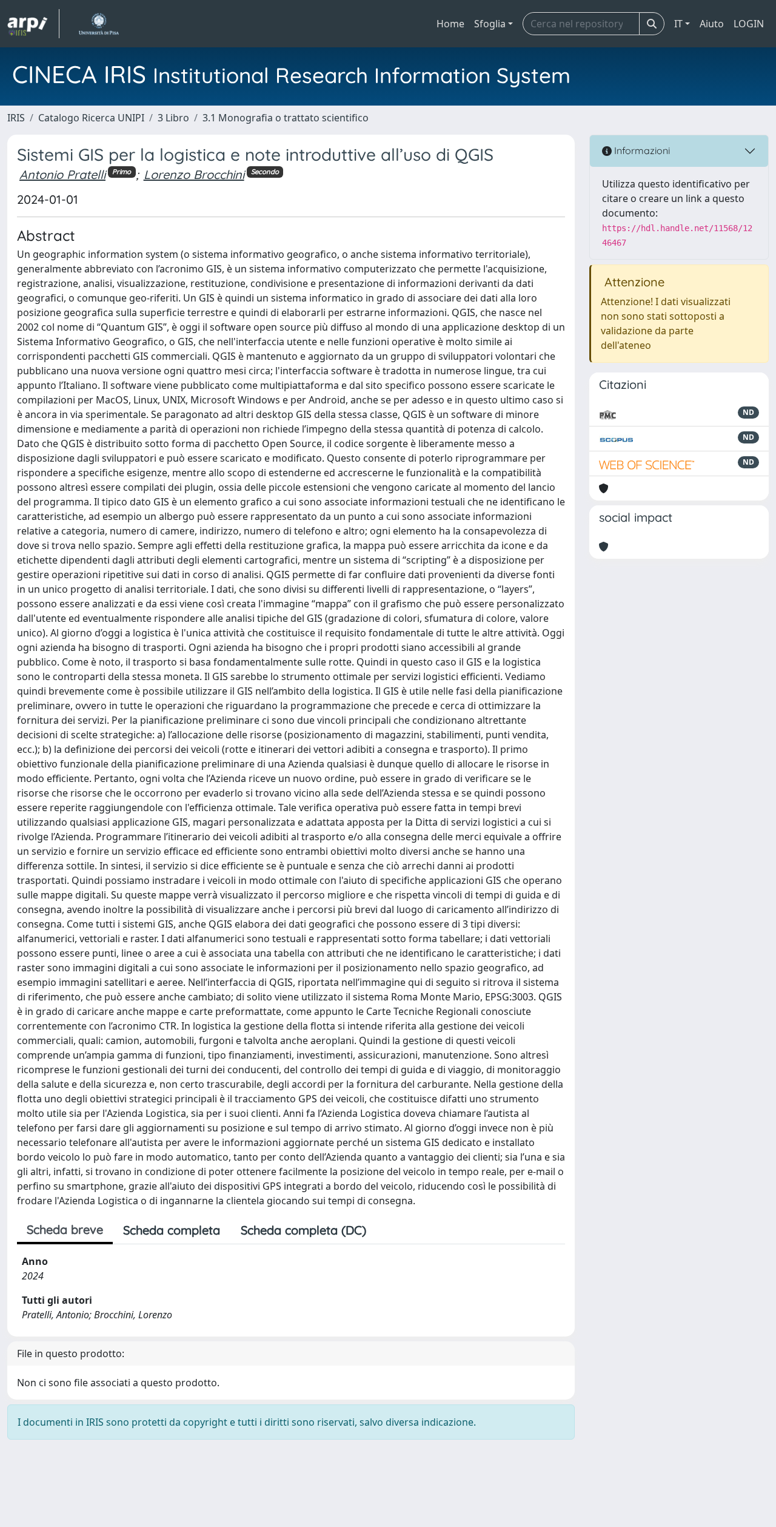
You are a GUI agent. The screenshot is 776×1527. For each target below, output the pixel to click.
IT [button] (678, 23)
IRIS (16, 117)
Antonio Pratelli (62, 174)
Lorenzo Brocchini (194, 174)
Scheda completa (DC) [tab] (303, 1230)
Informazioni (641, 150)
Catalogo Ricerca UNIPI (91, 117)
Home (450, 23)
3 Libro (173, 117)
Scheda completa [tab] (171, 1230)
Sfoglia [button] (490, 23)
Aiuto (712, 23)
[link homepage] (33, 23)
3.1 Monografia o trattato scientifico (285, 117)
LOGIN (749, 23)
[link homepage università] (98, 23)
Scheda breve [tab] (65, 1229)
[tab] (386, 1230)
